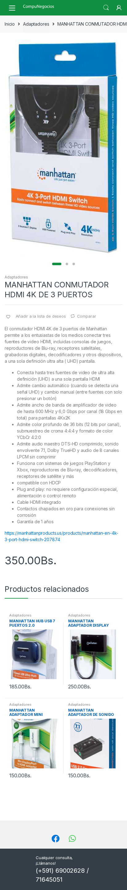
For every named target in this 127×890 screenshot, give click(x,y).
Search (106, 7)
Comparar (86, 316)
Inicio (10, 24)
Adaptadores (36, 24)
